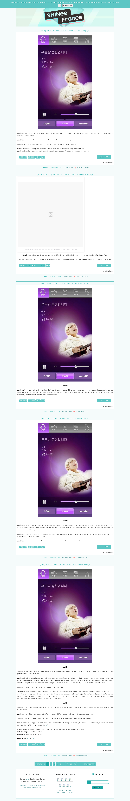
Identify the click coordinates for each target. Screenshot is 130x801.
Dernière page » (89, 764)
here (28, 738)
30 (75, 764)
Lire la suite (104, 157)
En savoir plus (67, 5)
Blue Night (23, 157)
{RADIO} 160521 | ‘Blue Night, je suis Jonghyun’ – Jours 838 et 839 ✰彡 (65, 565)
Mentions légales (39, 785)
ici (46, 725)
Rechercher (98, 788)
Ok (60, 5)
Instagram (23, 265)
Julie (27, 779)
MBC (38, 157)
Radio (43, 157)
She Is (48, 265)
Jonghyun (31, 157)
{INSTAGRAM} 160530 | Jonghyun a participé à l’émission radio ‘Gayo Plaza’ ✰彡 (65, 175)
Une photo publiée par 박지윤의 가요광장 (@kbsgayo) (41, 249)
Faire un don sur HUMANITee (65, 793)
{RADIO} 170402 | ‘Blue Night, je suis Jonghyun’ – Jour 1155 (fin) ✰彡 (65, 31)
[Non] (127, 4)
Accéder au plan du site (27, 785)
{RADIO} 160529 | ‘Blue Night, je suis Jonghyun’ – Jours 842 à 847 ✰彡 (65, 283)
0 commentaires (67, 276)
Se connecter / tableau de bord (32, 788)
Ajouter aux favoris (83, 167)
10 (67, 764)
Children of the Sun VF (65, 790)
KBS (38, 265)
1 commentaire (68, 167)
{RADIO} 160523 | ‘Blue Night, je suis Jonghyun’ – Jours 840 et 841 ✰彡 (65, 418)
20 (71, 764)
